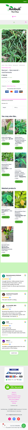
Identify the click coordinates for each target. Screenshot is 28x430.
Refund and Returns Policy (14, 398)
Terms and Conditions (14, 399)
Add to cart (15, 81)
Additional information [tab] (7, 100)
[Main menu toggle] (13, 22)
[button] (26, 22)
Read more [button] (5, 288)
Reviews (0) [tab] (5, 103)
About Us (14, 392)
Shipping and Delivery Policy (14, 396)
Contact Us (14, 394)
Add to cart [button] (5, 143)
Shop (6, 65)
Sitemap (14, 403)
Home (3, 65)
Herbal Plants (5, 67)
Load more (14, 353)
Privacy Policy (14, 401)
